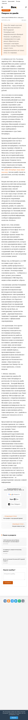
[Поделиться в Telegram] (15, 600)
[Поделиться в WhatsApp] (19, 600)
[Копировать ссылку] (23, 600)
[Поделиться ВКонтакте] (5, 600)
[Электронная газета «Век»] (14, 7)
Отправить (8, 582)
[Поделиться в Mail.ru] (12, 600)
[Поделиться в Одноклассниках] (8, 600)
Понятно (14, 717)
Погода (18, 1)
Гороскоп (4, 3)
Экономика (6, 10)
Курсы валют (11, 1)
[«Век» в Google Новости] (14, 494)
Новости (4, 1)
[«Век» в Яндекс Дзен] (14, 499)
